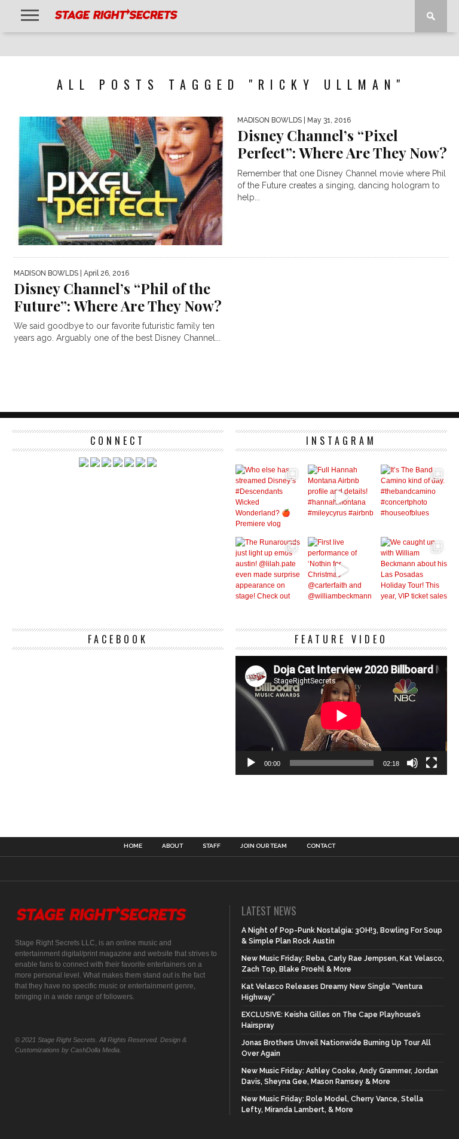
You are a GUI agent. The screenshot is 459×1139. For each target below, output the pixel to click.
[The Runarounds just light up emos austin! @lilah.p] (268, 570)
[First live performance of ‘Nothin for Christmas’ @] (341, 570)
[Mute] (412, 763)
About (172, 846)
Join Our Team (263, 846)
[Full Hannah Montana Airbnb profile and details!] (341, 498)
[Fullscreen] (431, 763)
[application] (341, 715)
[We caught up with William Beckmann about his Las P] (414, 570)
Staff (212, 846)
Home (133, 846)
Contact (321, 846)
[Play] (251, 763)
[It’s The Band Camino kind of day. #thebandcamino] (414, 498)
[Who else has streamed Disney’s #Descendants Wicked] (268, 498)
